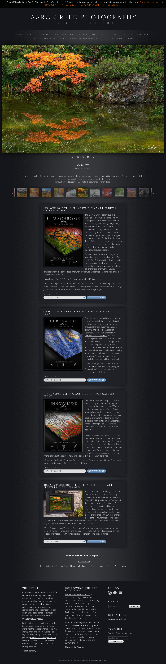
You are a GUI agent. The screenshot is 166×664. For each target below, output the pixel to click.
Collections (114, 38)
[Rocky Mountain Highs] (46, 196)
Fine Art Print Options (74, 647)
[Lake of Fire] (144, 196)
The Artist (143, 34)
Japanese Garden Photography (112, 566)
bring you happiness (34, 618)
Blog (63, 38)
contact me (89, 366)
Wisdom (127, 34)
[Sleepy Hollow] (119, 196)
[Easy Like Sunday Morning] (34, 196)
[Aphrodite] (95, 196)
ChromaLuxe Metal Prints (96, 335)
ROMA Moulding (92, 500)
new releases (93, 631)
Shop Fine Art (24, 34)
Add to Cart (96, 298)
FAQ (116, 34)
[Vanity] (83, 196)
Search (134, 606)
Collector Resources (41, 38)
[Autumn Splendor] (22, 196)
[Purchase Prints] (88, 158)
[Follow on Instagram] (110, 592)
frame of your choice (98, 517)
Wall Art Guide (64, 34)
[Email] (120, 592)
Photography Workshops (86, 38)
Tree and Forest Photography (68, 566)
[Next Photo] (93, 158)
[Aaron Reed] (83, 22)
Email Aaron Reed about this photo (83, 555)
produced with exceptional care (42, 637)
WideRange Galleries (100, 660)
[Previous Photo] (72, 158)
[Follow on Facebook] (115, 592)
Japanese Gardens (90, 566)
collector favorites (76, 634)
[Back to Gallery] (78, 158)
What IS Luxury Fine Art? (94, 34)
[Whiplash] (71, 196)
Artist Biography (29, 650)
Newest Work (84, 561)
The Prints (44, 34)
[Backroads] (59, 196)
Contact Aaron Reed (117, 619)
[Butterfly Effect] (131, 196)
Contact (132, 38)
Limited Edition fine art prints (77, 594)
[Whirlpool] (107, 196)
